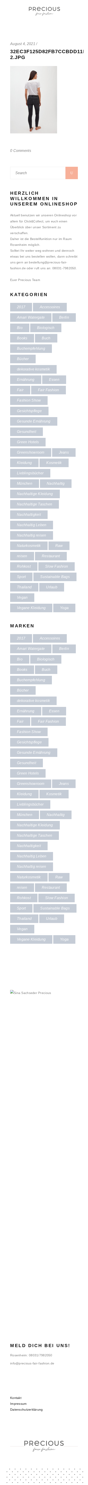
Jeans (64, 452)
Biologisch (46, 328)
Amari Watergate (31, 317)
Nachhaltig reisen (31, 535)
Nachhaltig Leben (31, 525)
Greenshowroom (30, 452)
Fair (20, 390)
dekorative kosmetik (33, 369)
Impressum (18, 1403)
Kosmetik (54, 463)
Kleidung (24, 463)
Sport (21, 577)
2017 (21, 307)
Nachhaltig (56, 483)
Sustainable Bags (54, 577)
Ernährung (26, 380)
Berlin (64, 317)
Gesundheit (26, 432)
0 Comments (20, 151)
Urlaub (51, 587)
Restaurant (51, 556)
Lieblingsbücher (30, 473)
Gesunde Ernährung (34, 421)
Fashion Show (29, 400)
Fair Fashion (48, 390)
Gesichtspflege (29, 411)
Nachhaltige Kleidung (35, 494)
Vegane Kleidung (31, 608)
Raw (59, 546)
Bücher (23, 359)
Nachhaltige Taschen (34, 504)
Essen (54, 380)
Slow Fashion (56, 566)
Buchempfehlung (31, 348)
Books (22, 338)
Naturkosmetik (29, 546)
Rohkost (24, 566)
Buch (46, 338)
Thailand (24, 587)
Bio (20, 328)
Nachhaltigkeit (29, 514)
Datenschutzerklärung (26, 1409)
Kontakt (15, 1398)
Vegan (22, 597)
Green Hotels (28, 442)
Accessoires (50, 307)
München (24, 483)
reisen (22, 556)
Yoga (64, 608)
